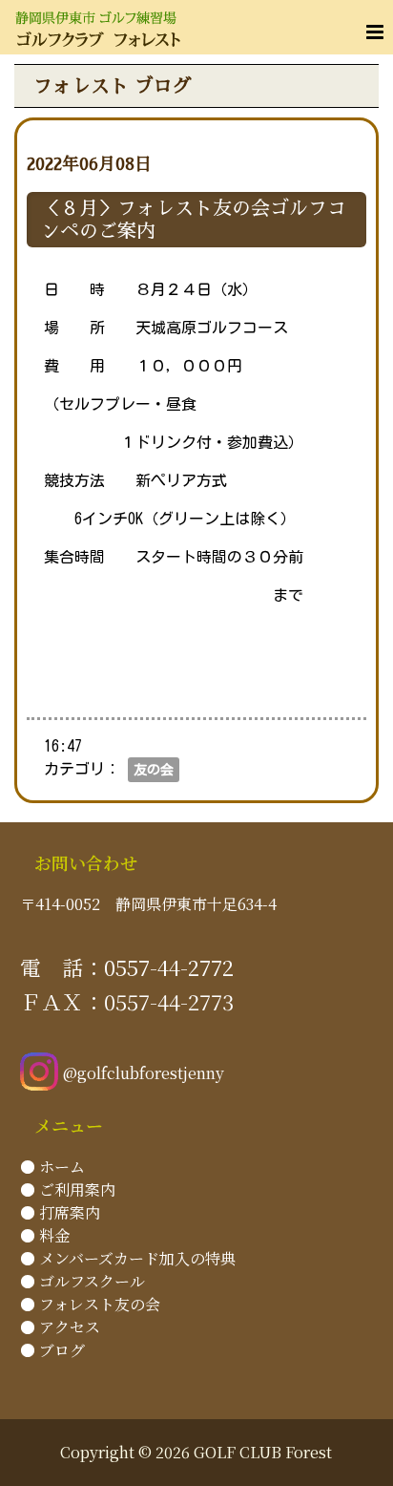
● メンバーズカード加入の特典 (128, 1258)
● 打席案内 (60, 1212)
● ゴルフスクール (82, 1281)
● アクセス (60, 1327)
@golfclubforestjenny (143, 1073)
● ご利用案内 (67, 1189)
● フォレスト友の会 (90, 1304)
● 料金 (45, 1235)
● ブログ (52, 1350)
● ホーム (52, 1167)
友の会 (154, 769)
